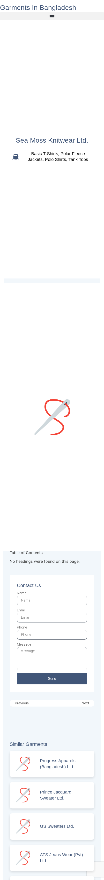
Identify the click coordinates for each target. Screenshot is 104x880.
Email (21, 610)
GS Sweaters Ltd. (57, 826)
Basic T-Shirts (44, 153)
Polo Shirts (55, 159)
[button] (52, 16)
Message (24, 644)
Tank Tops (78, 159)
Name (21, 593)
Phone (22, 627)
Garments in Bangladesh (38, 7)
